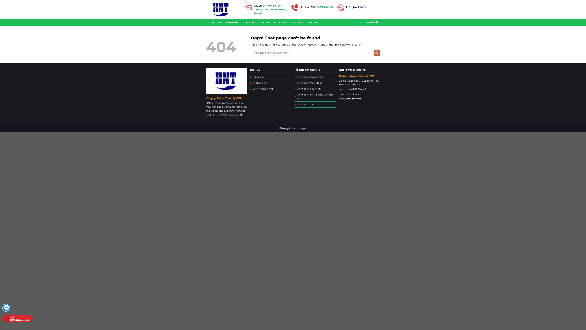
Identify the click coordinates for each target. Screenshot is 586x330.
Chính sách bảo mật (308, 104)
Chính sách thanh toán (309, 83)
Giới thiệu (298, 23)
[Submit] (377, 53)
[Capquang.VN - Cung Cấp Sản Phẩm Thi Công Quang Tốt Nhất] (223, 9)
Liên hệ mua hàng (262, 88)
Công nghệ (281, 23)
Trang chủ (215, 23)
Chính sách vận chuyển (310, 77)
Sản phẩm (232, 23)
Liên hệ (313, 23)
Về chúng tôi (259, 83)
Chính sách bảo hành (309, 88)
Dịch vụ (249, 23)
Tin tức (265, 23)
